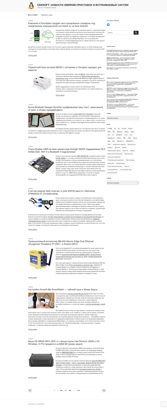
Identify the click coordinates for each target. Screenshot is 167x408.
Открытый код (128, 154)
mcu (131, 135)
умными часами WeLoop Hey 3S (78, 294)
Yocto (109, 144)
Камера (124, 147)
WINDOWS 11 (130, 141)
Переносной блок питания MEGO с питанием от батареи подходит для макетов (64, 68)
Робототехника (130, 160)
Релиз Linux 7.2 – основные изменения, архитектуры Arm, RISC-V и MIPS (122, 68)
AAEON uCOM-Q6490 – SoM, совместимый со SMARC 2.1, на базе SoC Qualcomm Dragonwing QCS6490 (122, 54)
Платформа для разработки (116, 160)
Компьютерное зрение (114, 150)
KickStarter (119, 135)
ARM (109, 132)
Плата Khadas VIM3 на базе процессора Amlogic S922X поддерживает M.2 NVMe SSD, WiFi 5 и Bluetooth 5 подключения (66, 150)
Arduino (130, 128)
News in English (33, 15)
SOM (129, 138)
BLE (114, 132)
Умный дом (111, 163)
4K (115, 128)
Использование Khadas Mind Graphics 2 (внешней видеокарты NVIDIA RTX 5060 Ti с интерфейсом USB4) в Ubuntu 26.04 (122, 100)
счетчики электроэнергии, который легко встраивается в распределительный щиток (74, 217)
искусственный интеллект (115, 166)
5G (119, 128)
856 (61, 390)
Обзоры (132, 150)
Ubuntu (135, 138)
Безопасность (132, 144)
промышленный (112, 172)
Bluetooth (119, 132)
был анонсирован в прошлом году (81, 265)
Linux (126, 135)
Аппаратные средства (119, 144)
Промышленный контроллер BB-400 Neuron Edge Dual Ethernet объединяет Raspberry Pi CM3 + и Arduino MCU (60, 242)
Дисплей (117, 147)
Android (124, 128)
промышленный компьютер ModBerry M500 (76, 254)
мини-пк (126, 166)
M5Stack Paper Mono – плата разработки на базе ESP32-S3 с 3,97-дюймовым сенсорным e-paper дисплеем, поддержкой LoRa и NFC (121, 59)
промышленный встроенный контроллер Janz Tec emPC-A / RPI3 (78, 255)
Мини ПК (125, 150)
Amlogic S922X (60, 158)
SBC (124, 138)
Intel (109, 135)
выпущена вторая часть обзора (90, 369)
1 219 (79, 390)
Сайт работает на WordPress (36, 404)
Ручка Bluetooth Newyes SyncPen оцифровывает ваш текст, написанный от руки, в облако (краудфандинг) (65, 108)
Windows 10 (120, 141)
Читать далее (32, 55)
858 (70, 390)
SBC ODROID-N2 (82, 156)
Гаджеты (110, 147)
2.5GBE (110, 128)
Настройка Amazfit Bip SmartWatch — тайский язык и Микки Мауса (62, 289)
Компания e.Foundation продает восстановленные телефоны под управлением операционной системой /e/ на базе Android (61, 24)
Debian (127, 132)
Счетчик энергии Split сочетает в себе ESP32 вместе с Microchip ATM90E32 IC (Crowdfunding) (61, 192)
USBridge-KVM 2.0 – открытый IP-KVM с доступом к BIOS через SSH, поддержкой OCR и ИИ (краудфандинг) (122, 95)
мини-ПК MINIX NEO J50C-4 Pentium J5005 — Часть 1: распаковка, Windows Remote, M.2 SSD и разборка (80, 363)
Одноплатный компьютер (115, 154)
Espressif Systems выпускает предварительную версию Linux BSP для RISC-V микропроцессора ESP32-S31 (122, 50)
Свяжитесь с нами (46, 15)
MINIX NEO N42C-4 (68, 352)
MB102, (83, 74)
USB (109, 141)
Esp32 (132, 132)
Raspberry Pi (111, 138)
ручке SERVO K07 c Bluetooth (83, 114)
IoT (113, 135)
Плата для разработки (114, 157)
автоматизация (120, 163)
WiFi (113, 141)
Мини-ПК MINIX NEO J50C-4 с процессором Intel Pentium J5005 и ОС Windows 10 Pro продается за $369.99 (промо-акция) (64, 342)
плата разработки (113, 169)
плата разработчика (125, 169)
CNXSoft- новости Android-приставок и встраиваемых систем (82, 4)
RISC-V (119, 138)
